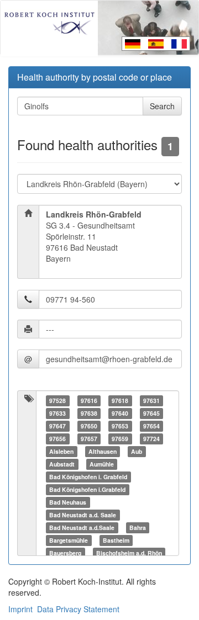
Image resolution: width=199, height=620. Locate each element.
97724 (151, 438)
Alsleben (61, 451)
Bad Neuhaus (67, 502)
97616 (89, 400)
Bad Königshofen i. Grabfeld (88, 477)
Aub (136, 451)
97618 (120, 400)
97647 (57, 426)
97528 (57, 400)
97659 (120, 438)
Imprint (20, 608)
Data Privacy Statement (78, 608)
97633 (57, 413)
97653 (120, 426)
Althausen (102, 451)
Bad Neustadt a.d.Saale (81, 527)
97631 (151, 400)
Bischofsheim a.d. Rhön (129, 553)
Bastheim (116, 540)
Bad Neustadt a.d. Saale (82, 515)
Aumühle (102, 464)
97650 (89, 426)
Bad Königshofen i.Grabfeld (87, 489)
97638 (89, 413)
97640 (120, 413)
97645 (151, 413)
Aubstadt (62, 464)
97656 (57, 438)
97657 (89, 438)
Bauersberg (65, 553)
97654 (151, 426)
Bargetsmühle (68, 540)
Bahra (137, 527)
